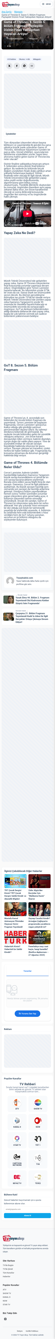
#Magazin (37, 59)
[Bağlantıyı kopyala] (32, 66)
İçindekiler (11, 134)
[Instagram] (5, 1319)
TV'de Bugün (8, 1265)
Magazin (18, 12)
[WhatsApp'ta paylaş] (24, 66)
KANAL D (6, 1297)
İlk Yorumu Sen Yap (27, 1013)
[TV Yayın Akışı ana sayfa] (13, 1237)
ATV (4, 1290)
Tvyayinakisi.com (15, 39)
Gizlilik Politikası (32, 1331)
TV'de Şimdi (8, 1269)
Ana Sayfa (6, 12)
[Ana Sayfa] (11, 4)
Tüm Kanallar (8, 1273)
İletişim (20, 1331)
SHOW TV (7, 1293)
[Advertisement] (27, 257)
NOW (5, 1301)
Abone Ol (27, 1216)
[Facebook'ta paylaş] (17, 66)
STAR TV (6, 1304)
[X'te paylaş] (9, 66)
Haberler (6, 1276)
